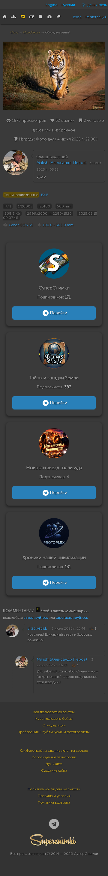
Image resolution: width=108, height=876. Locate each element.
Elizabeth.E (37, 628)
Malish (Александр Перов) (61, 162)
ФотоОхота (31, 32)
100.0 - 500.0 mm (58, 225)
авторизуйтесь (36, 617)
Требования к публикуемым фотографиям (54, 732)
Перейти (58, 312)
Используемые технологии (54, 757)
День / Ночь (96, 5)
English (52, 5)
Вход (77, 17)
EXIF (44, 195)
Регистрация (96, 17)
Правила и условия (54, 796)
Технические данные (21, 195)
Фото (14, 32)
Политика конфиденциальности (54, 789)
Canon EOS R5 (21, 225)
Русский (68, 5)
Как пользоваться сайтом (54, 712)
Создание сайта (54, 770)
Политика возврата (54, 802)
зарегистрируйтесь (72, 617)
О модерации (54, 725)
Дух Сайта (54, 764)
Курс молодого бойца (54, 718)
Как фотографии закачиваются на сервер (54, 750)
